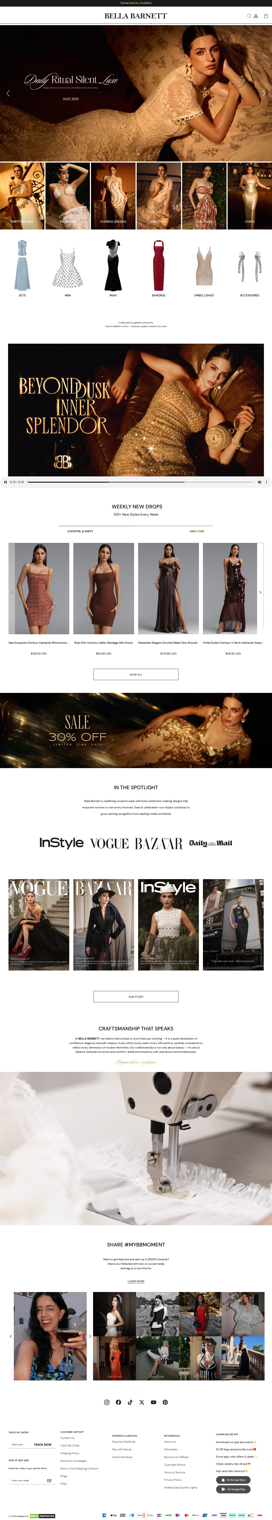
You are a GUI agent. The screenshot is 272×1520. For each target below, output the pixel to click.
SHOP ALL (136, 674)
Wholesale (170, 1449)
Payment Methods (123, 1442)
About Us (170, 1442)
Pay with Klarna (121, 1449)
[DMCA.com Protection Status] (42, 1516)
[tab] (134, 154)
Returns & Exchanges (73, 1461)
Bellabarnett (23, 1516)
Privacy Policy (173, 1480)
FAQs (63, 1483)
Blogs (63, 1476)
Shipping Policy (69, 1453)
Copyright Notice (174, 1465)
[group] (38, 599)
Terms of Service (174, 1472)
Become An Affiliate (176, 1457)
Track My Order (70, 1445)
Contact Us (67, 1438)
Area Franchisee (122, 1457)
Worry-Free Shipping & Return (79, 1468)
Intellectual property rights (180, 1487)
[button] (249, 15)
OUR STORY (136, 997)
